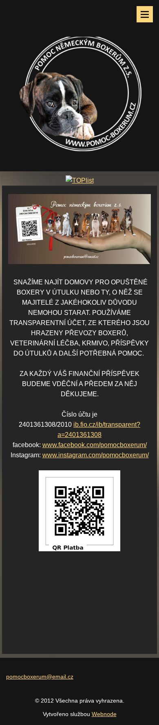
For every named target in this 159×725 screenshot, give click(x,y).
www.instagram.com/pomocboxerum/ (95, 455)
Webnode (104, 714)
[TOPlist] (80, 180)
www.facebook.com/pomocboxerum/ (94, 444)
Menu (145, 14)
